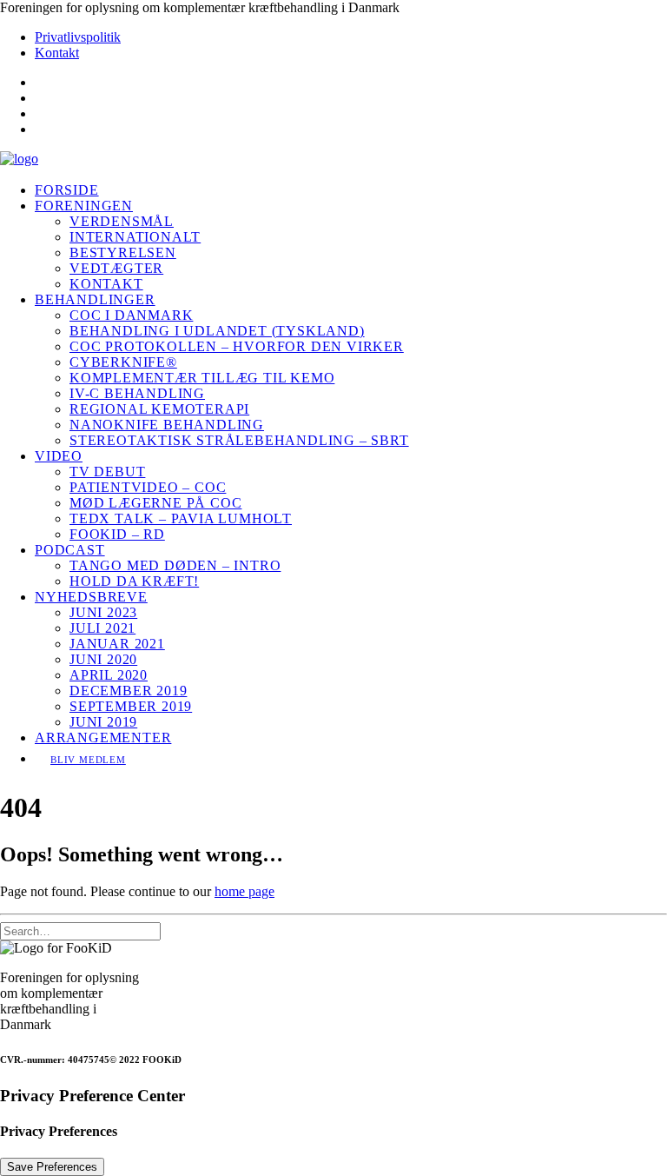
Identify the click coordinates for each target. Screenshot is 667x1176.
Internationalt (135, 236)
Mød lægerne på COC (155, 502)
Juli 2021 (102, 628)
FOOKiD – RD (117, 534)
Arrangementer (103, 737)
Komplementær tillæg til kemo (201, 377)
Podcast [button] (70, 549)
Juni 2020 (103, 659)
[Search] (80, 930)
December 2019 (128, 690)
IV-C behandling (137, 393)
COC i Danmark (131, 315)
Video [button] (59, 455)
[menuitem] (351, 37)
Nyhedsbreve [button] (91, 596)
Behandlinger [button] (95, 299)
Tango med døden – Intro (175, 565)
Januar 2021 (117, 643)
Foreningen (84, 205)
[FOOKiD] (333, 160)
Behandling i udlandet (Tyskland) (217, 330)
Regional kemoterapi (159, 409)
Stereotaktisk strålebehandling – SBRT (239, 440)
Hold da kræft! (134, 581)
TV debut (107, 471)
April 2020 (108, 675)
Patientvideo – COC (147, 487)
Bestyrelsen (122, 252)
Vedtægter (116, 268)
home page (244, 891)
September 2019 (130, 706)
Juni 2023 (103, 612)
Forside (67, 190)
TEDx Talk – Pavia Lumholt (180, 518)
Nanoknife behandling (166, 424)
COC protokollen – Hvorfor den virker (236, 346)
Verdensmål (121, 221)
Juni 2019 (103, 721)
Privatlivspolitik (78, 37)
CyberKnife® (123, 362)
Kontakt (57, 52)
